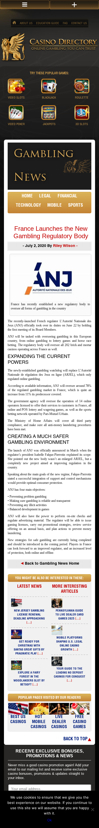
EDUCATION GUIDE (47, 23)
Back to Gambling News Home (51, 564)
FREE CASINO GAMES (79, 722)
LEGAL (45, 196)
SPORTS (75, 205)
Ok (49, 820)
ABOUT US (26, 23)
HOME (27, 196)
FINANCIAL (67, 196)
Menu (25, 4)
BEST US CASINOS (18, 719)
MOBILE (54, 205)
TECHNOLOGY (28, 205)
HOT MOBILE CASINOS (38, 722)
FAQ (65, 23)
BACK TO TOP (75, 739)
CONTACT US (79, 23)
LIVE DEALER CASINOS (59, 722)
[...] (29, 622)
